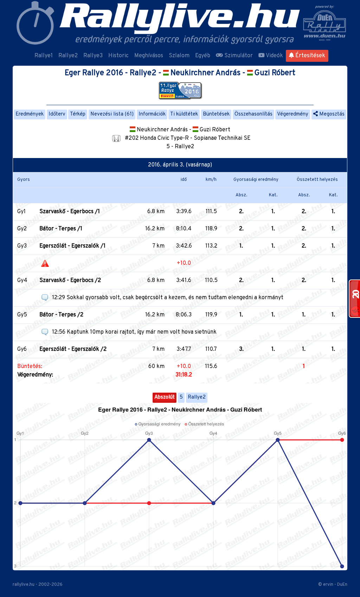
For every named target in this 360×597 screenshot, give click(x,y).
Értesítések (309, 55)
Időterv (57, 114)
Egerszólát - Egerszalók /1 (72, 246)
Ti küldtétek (184, 114)
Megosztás (331, 114)
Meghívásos (148, 55)
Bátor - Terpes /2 (61, 315)
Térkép (77, 114)
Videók (274, 55)
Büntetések (216, 114)
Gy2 (22, 228)
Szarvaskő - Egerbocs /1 (69, 211)
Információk (152, 114)
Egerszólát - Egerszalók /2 (73, 349)
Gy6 (22, 349)
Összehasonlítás (253, 114)
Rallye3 (93, 55)
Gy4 (22, 280)
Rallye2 (68, 55)
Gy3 (22, 246)
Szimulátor (238, 55)
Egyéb (202, 55)
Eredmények (29, 114)
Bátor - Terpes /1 (60, 228)
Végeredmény (292, 114)
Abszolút (164, 397)
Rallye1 (43, 55)
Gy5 (22, 315)
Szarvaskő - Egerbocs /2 (70, 280)
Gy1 (21, 211)
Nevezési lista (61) (112, 114)
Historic (118, 55)
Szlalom (179, 55)
